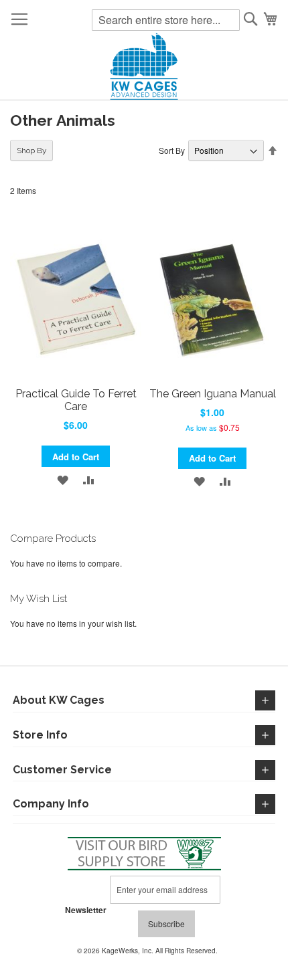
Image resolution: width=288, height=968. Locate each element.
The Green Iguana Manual (212, 393)
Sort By (172, 150)
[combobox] (166, 20)
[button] (62, 478)
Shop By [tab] (32, 150)
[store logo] (144, 66)
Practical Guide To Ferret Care (76, 400)
